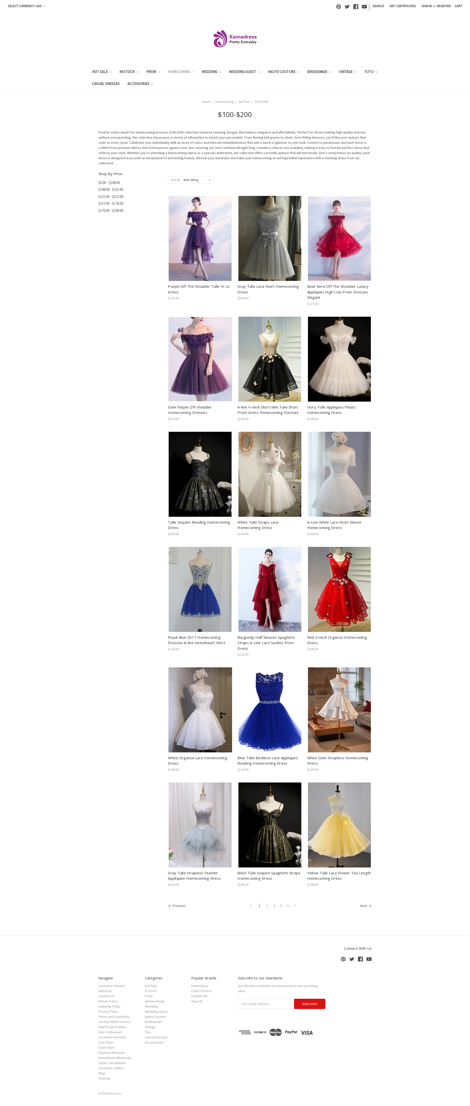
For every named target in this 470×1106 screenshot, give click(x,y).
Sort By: (176, 180)
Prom (151, 71)
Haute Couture (282, 71)
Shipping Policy (109, 1006)
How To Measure (110, 1032)
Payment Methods (111, 1052)
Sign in (427, 6)
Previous (179, 905)
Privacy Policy (108, 1011)
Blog (101, 1073)
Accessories (139, 83)
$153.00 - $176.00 (110, 203)
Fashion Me (199, 996)
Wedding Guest (243, 71)
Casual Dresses (106, 83)
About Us (105, 991)
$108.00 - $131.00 (110, 189)
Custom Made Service (114, 1022)
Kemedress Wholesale (114, 1058)
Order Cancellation (112, 1063)
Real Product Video (112, 1027)
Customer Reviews (112, 1037)
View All (196, 1001)
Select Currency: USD (25, 6)
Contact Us (106, 996)
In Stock (127, 71)
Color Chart (106, 1047)
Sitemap (104, 1078)
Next (364, 905)
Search (378, 6)
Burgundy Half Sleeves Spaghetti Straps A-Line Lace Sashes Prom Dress (266, 643)
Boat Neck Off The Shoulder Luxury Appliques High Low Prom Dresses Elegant (337, 292)
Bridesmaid (317, 71)
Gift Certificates (402, 6)
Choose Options (200, 242)
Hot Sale (100, 71)
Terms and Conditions (114, 1016)
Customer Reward (111, 986)
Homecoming (179, 71)
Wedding (210, 71)
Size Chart (105, 1042)
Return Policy (108, 1001)
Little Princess (201, 991)
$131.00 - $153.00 (110, 196)
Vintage (346, 71)
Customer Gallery (111, 1068)
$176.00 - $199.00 (110, 210)
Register (444, 6)
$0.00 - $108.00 (109, 182)
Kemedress (199, 986)
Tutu (369, 71)
